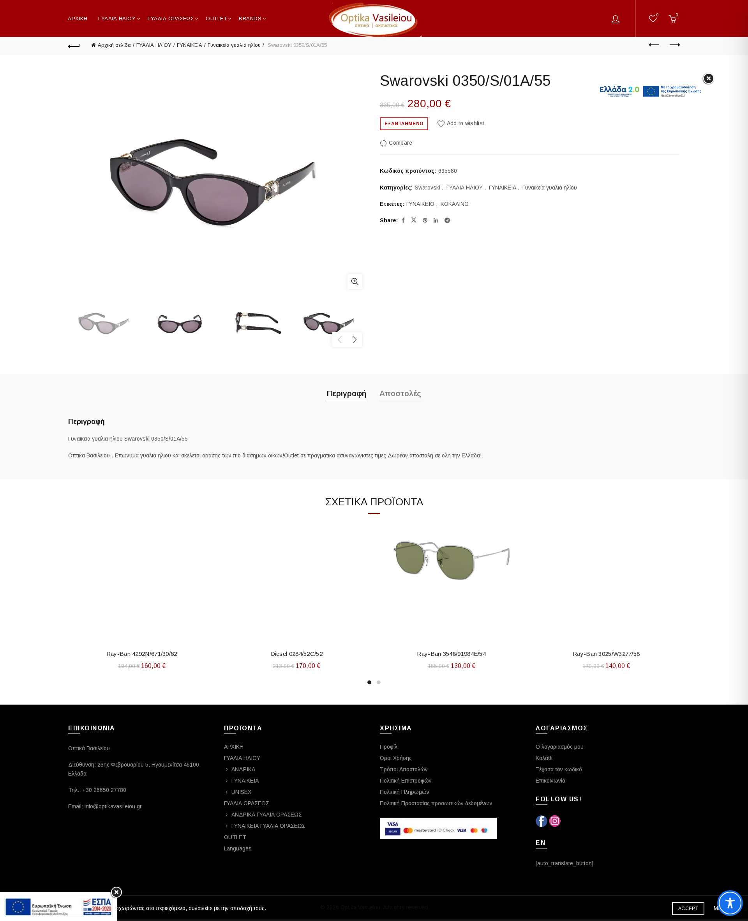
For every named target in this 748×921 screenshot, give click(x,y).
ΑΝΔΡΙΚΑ (243, 769)
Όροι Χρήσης (396, 758)
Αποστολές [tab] (400, 393)
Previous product (654, 45)
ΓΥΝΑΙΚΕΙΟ (420, 204)
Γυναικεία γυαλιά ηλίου (234, 45)
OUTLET (235, 837)
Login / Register (615, 19)
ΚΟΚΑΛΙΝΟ (455, 204)
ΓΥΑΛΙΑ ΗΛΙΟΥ (117, 18)
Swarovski (427, 187)
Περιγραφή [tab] (346, 393)
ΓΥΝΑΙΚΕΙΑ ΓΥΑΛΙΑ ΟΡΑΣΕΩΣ (268, 826)
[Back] (74, 45)
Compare (400, 143)
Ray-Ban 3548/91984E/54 (451, 653)
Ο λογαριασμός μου (560, 747)
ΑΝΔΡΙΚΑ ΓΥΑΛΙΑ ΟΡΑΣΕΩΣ (266, 814)
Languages (238, 848)
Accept (688, 908)
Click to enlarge (355, 281)
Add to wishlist (465, 123)
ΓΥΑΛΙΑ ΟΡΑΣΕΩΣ (171, 18)
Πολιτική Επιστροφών (406, 781)
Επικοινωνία (550, 781)
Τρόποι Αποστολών (404, 769)
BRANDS (250, 18)
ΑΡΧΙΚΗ (77, 18)
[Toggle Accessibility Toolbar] (730, 903)
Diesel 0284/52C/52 (297, 653)
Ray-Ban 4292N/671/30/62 (141, 653)
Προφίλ (388, 747)
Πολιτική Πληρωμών (404, 792)
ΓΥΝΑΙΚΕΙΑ (189, 45)
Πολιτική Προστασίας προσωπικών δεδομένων (436, 803)
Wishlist (657, 15)
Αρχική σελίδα (114, 45)
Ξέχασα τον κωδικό (559, 769)
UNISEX (241, 792)
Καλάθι (544, 758)
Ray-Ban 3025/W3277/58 (606, 653)
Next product (674, 45)
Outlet (216, 18)
